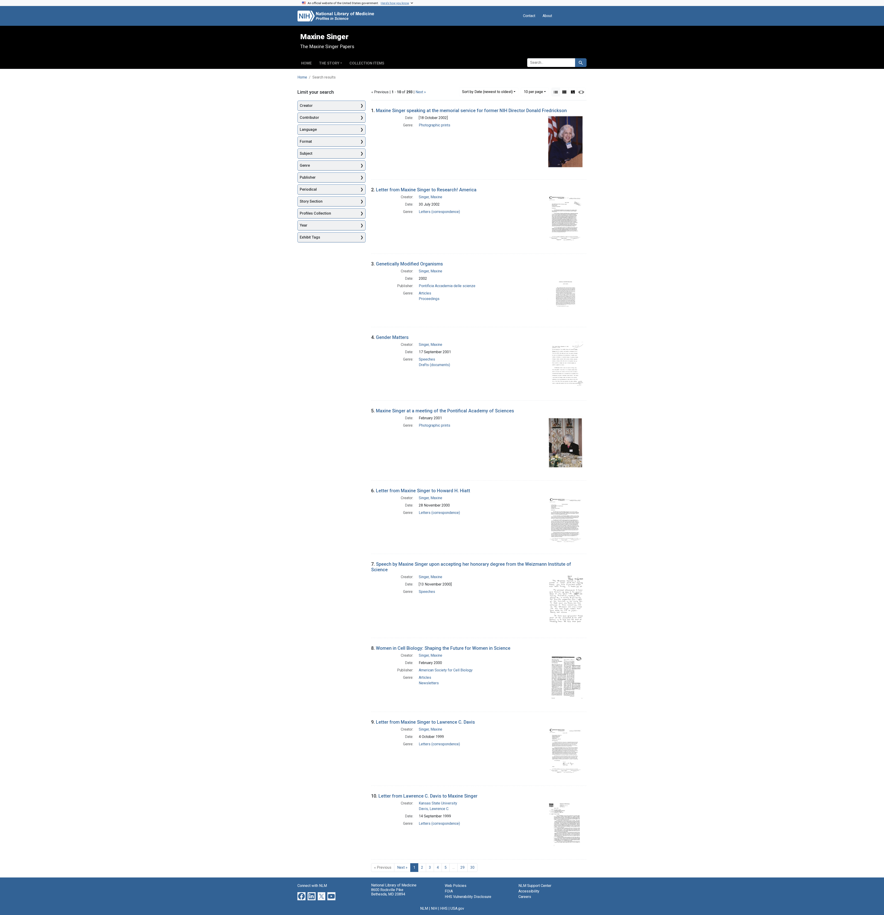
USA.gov (457, 908)
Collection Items (366, 63)
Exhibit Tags (310, 237)
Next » (421, 92)
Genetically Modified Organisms (409, 264)
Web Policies (455, 885)
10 (533, 91)
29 (462, 867)
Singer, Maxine (430, 197)
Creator (306, 105)
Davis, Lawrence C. (434, 809)
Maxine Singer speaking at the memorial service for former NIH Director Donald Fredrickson (471, 110)
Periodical (308, 189)
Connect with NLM (312, 885)
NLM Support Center (534, 885)
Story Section (311, 201)
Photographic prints (434, 125)
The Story (329, 63)
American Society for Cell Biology (446, 670)
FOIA (449, 891)
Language (308, 129)
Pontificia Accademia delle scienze (447, 286)
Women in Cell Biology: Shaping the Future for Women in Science (443, 648)
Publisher (308, 177)
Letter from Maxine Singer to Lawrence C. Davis (425, 722)
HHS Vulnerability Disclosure (468, 897)
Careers (524, 897)
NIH (434, 908)
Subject (306, 153)
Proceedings (429, 299)
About (547, 16)
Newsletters (429, 683)
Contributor (309, 117)
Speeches (427, 359)
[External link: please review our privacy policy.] (301, 896)
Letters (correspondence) (439, 212)
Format (306, 141)
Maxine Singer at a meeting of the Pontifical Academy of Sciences (445, 411)
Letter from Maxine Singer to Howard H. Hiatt (423, 490)
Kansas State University (438, 803)
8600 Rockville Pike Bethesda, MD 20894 (388, 892)
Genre (305, 165)
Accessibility (528, 891)
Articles (425, 293)
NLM (424, 908)
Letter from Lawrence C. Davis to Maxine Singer (427, 796)
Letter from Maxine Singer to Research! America (426, 189)
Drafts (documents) (434, 365)
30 (472, 867)
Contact (529, 16)
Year (303, 225)
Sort (487, 92)
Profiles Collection (315, 213)
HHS (444, 908)
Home (306, 63)
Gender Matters (392, 337)
